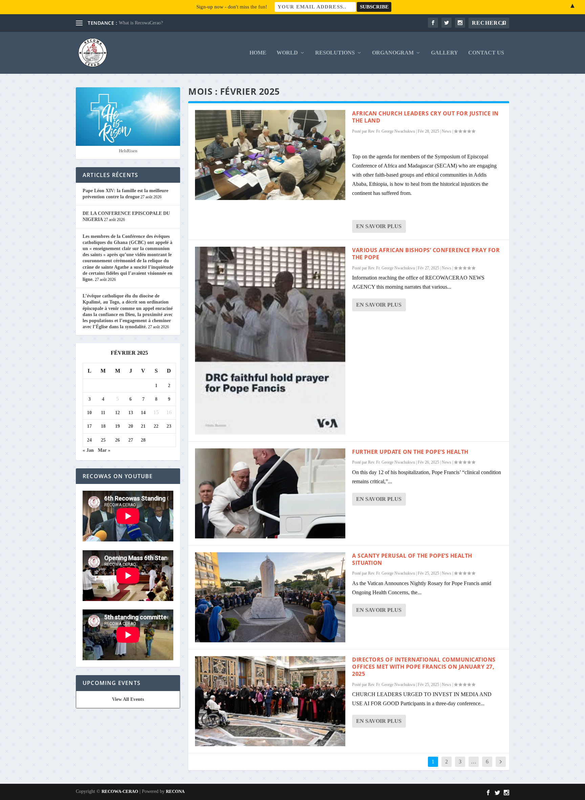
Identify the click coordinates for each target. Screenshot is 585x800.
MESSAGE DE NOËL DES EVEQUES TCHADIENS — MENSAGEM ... (192, 22)
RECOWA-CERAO (120, 791)
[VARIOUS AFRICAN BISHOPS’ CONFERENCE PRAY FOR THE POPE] (270, 340)
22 (156, 426)
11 (103, 412)
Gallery (444, 52)
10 (89, 412)
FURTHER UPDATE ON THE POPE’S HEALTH (410, 451)
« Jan (88, 450)
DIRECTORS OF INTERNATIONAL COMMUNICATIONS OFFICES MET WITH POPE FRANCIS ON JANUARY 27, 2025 (424, 666)
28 (143, 440)
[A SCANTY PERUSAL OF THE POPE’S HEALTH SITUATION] (270, 597)
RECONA (175, 791)
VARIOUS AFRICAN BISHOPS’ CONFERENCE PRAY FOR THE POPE (426, 253)
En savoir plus (379, 226)
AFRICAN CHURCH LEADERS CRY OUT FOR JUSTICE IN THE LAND (425, 117)
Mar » (104, 450)
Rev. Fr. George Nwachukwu (391, 131)
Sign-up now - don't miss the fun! (231, 6)
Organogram (393, 52)
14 (143, 412)
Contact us (486, 52)
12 (117, 412)
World (287, 52)
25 (103, 440)
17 (89, 426)
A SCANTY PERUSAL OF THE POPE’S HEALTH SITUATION (412, 559)
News (446, 131)
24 (89, 440)
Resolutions (335, 52)
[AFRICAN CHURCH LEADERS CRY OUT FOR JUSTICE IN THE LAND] (270, 155)
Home (258, 52)
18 (103, 426)
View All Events (128, 699)
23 (169, 426)
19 (117, 426)
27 (130, 440)
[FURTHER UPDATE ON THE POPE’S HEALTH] (270, 493)
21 (143, 426)
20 (130, 426)
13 (130, 412)
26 (117, 440)
